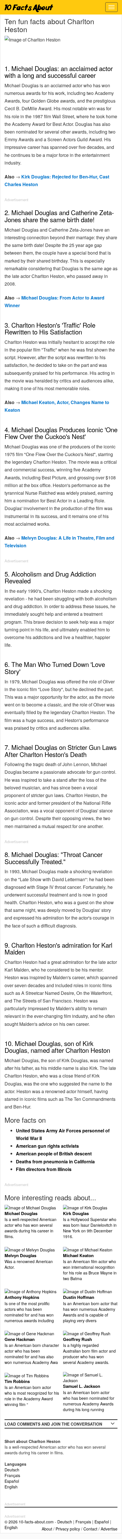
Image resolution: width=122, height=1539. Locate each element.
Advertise (109, 1529)
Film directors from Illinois (43, 1169)
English (11, 1487)
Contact (90, 1529)
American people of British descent (54, 1153)
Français (12, 1475)
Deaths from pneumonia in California (55, 1161)
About (47, 1529)
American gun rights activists (47, 1146)
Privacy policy (68, 1529)
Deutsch (12, 1470)
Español (12, 1481)
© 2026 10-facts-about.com (29, 1522)
